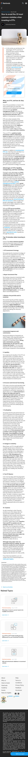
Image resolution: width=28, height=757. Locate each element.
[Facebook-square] (15, 694)
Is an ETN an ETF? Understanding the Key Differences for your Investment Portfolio (13, 636)
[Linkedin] (18, 694)
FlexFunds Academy (5, 12)
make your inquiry (8, 559)
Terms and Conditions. (11, 90)
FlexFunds (7, 227)
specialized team (16, 67)
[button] (23, 3)
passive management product (11, 182)
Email (7, 83)
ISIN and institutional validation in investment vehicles (14, 662)
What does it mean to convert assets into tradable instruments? (12, 610)
